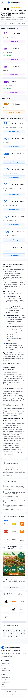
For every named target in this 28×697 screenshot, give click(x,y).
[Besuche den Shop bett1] (6, 531)
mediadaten (5, 694)
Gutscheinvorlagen (5, 670)
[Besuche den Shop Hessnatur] (14, 617)
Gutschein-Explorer (5, 663)
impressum (14, 694)
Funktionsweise (5, 682)
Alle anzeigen (21, 516)
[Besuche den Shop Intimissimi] (22, 609)
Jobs (2, 684)
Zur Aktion (21, 547)
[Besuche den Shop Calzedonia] (22, 617)
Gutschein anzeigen (14, 112)
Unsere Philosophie (5, 677)
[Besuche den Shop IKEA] (14, 524)
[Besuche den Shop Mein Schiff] (6, 539)
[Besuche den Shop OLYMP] (14, 601)
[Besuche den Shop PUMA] (14, 609)
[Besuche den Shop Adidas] (6, 601)
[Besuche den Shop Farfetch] (6, 609)
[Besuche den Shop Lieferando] (22, 531)
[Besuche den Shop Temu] (22, 524)
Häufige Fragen (5, 679)
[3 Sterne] (17, 8)
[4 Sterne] (19, 8)
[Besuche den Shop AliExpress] (14, 531)
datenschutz (23, 694)
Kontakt (3, 686)
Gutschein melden (14, 587)
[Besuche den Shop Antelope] (6, 524)
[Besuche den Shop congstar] (22, 539)
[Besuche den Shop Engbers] (6, 617)
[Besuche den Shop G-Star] (22, 601)
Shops (2, 665)
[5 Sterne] (21, 8)
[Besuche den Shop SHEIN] (14, 539)
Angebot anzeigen (14, 131)
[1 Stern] (12, 8)
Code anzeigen (14, 41)
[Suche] (25, 2)
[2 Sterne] (14, 8)
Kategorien (3, 668)
